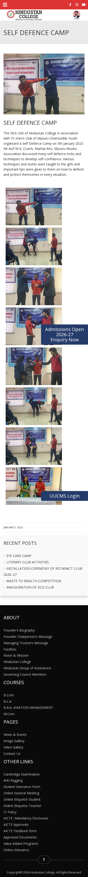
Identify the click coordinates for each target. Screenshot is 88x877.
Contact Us (12, 753)
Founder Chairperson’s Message (28, 636)
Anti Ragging (13, 780)
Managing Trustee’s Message (26, 642)
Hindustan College (17, 661)
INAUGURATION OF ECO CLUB (30, 587)
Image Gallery (14, 741)
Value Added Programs (21, 843)
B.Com (9, 695)
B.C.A (7, 701)
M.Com (9, 714)
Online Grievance (16, 849)
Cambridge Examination (22, 774)
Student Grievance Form (22, 786)
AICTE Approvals (16, 824)
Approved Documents (20, 837)
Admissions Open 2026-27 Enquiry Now (64, 334)
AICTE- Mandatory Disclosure (26, 818)
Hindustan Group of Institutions (27, 668)
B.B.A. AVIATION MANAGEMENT (28, 707)
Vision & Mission (16, 655)
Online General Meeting (21, 793)
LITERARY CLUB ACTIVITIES (27, 562)
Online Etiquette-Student (22, 799)
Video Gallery (13, 747)
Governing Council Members (25, 674)
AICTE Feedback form (20, 831)
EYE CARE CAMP (18, 555)
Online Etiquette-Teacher (22, 805)
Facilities (10, 649)
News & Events (15, 734)
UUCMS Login (65, 496)
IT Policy (10, 812)
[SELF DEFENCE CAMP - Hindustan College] (44, 15)
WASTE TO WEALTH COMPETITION (33, 581)
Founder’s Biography (19, 630)
